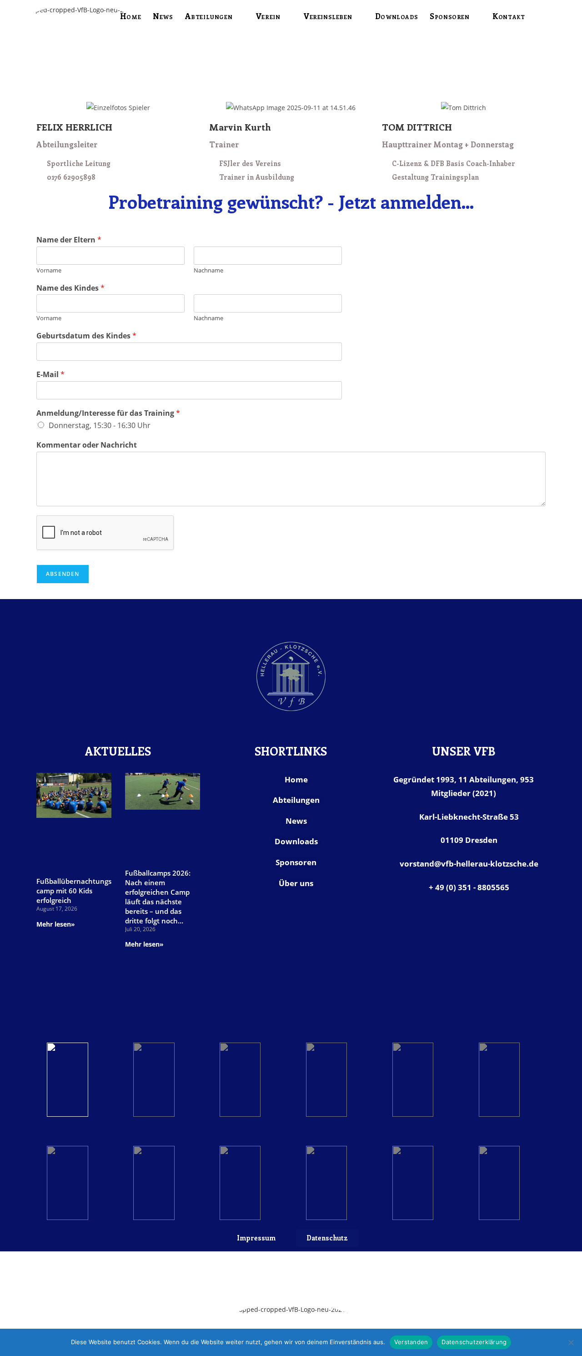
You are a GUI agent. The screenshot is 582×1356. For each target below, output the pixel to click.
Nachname (208, 270)
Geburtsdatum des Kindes (86, 336)
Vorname (48, 270)
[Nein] (570, 1342)
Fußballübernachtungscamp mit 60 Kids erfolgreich (73, 891)
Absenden (63, 574)
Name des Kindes (70, 288)
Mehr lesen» (55, 924)
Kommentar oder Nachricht (86, 445)
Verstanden (411, 1342)
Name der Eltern (68, 240)
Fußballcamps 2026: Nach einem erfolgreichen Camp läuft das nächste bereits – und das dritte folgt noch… (158, 896)
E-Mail (50, 374)
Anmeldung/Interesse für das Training (108, 413)
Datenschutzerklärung (474, 1342)
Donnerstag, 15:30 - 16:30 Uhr (100, 425)
